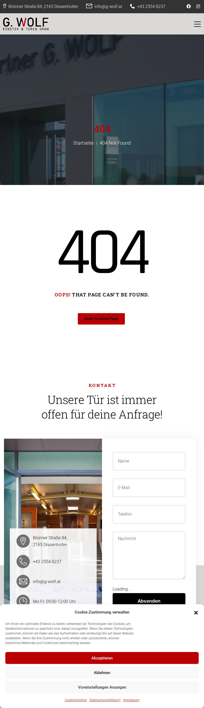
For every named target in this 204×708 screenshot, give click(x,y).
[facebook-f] (189, 6)
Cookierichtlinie (76, 700)
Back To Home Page (101, 319)
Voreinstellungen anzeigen (102, 687)
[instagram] (198, 6)
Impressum (131, 700)
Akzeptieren (102, 658)
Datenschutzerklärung (105, 700)
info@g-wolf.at (108, 6)
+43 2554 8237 (151, 6)
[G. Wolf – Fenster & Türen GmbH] (25, 24)
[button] (196, 612)
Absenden (149, 601)
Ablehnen (102, 672)
